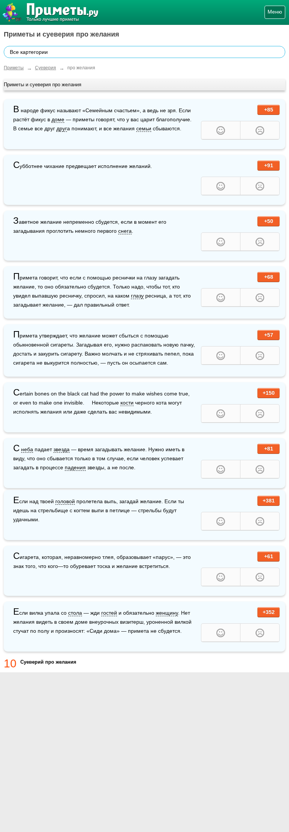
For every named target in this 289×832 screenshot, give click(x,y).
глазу (137, 296)
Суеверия (45, 67)
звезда (61, 449)
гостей (109, 613)
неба (27, 449)
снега (125, 231)
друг (61, 128)
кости (127, 403)
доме (58, 119)
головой (65, 501)
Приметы (14, 67)
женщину (167, 613)
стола (75, 613)
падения (75, 467)
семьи (143, 128)
